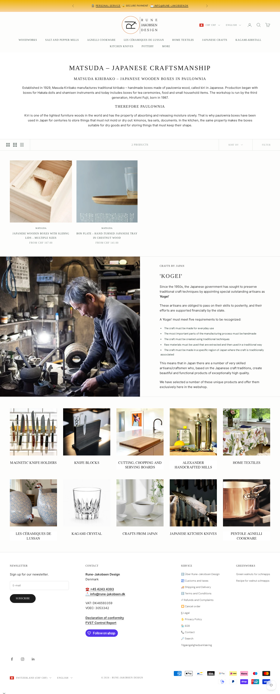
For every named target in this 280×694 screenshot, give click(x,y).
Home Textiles (183, 40)
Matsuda (41, 228)
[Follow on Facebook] (12, 659)
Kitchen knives (121, 46)
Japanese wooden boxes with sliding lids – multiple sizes (41, 235)
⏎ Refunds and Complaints (197, 600)
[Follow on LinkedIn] (33, 659)
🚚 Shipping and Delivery (196, 587)
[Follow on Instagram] (22, 659)
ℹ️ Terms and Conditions (196, 593)
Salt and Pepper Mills (62, 40)
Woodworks (28, 40)
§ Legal (185, 613)
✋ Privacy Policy (191, 619)
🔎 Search (187, 638)
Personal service (108, 5)
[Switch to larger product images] (8, 144)
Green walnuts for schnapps (253, 574)
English (231, 25)
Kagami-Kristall (248, 40)
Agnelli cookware (101, 40)
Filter (266, 145)
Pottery (148, 46)
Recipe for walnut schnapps (253, 580)
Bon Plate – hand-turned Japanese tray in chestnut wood (107, 235)
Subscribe (23, 598)
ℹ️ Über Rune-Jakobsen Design (200, 574)
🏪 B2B (185, 626)
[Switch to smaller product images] (15, 144)
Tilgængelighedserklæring (196, 645)
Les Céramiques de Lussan (144, 40)
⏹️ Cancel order (190, 606)
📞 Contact (188, 632)
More (166, 46)
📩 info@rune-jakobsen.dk (169, 5)
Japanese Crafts (214, 40)
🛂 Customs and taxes (194, 580)
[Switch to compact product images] (22, 144)
